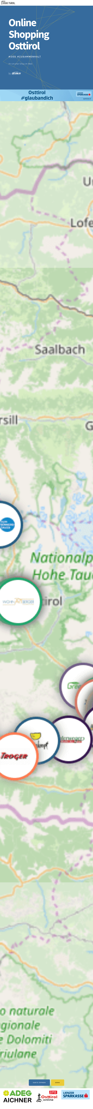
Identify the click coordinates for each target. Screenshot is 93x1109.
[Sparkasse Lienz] (46, 100)
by (10, 73)
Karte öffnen (39, 1082)
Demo (57, 1082)
